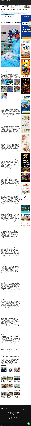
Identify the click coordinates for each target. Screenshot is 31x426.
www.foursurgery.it (5, 342)
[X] (9, 22)
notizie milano (2, 363)
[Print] (18, 22)
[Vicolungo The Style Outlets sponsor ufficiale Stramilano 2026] (17, 386)
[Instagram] (28, 4)
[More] (22, 22)
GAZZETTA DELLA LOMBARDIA (7, 1)
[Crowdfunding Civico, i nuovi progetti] (10, 378)
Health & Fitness (11, 14)
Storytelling (9, 13)
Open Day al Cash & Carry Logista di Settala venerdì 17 (10, 390)
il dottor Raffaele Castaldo (7, 363)
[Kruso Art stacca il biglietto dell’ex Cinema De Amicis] (17, 394)
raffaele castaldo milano (14, 362)
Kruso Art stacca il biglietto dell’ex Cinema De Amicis (17, 397)
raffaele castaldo (2, 361)
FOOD (17, 9)
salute (11, 363)
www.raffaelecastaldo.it (12, 342)
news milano (10, 362)
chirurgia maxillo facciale (14, 360)
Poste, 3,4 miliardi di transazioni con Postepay (9, 397)
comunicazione (7, 425)
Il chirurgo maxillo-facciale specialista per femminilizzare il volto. (10, 359)
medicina (18, 359)
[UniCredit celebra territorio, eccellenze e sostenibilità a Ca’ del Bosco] (17, 378)
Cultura (8, 9)
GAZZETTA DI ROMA (21, 1)
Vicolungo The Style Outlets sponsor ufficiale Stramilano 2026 (17, 390)
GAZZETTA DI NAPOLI (25, 1)
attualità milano (2, 360)
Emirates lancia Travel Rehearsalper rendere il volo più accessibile (17, 373)
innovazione (4, 425)
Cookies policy (10, 418)
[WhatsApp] (12, 22)
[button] (28, 423)
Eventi (11, 9)
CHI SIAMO (2, 1)
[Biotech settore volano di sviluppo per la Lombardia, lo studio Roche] (3, 378)
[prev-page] (1, 400)
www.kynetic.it (14, 425)
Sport (26, 9)
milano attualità (11, 361)
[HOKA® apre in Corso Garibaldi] (3, 386)
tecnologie (11, 425)
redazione (2, 20)
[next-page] (2, 400)
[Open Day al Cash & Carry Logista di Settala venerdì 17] (10, 386)
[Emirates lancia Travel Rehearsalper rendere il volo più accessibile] (17, 370)
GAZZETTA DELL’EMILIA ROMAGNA (14, 1)
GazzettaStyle (14, 9)
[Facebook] (27, 4)
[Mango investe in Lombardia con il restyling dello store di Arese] (3, 394)
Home (1, 9)
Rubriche (2, 11)
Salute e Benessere (21, 9)
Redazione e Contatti (16, 423)
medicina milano (7, 361)
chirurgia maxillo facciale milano (4, 362)
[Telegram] (20, 22)
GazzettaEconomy (5, 13)
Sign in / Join (8, 0)
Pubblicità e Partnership (25, 423)
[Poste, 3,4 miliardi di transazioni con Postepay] (10, 394)
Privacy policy (20, 423)
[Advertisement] (26, 235)
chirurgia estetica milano (7, 360)
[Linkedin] (29, 4)
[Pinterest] (10, 22)
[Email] (16, 22)
